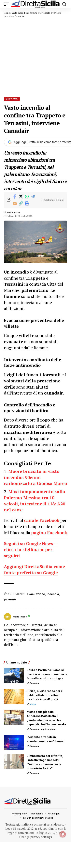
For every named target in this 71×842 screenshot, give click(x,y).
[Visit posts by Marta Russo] (7, 616)
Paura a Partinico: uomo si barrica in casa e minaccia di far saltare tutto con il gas (47, 674)
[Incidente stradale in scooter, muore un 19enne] (14, 742)
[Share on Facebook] (14, 196)
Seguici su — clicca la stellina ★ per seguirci (31, 550)
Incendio (53, 594)
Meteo (33, 704)
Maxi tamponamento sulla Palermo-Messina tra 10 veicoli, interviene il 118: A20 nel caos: (34, 501)
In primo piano (48, 729)
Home (7, 13)
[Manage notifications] (63, 834)
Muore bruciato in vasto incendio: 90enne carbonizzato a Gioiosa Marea (35, 477)
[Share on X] (20, 196)
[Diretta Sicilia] (35, 4)
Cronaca (12, 99)
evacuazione (36, 594)
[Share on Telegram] (33, 196)
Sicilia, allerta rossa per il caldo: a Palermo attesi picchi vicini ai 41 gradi (45, 695)
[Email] (14, 203)
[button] (7, 4)
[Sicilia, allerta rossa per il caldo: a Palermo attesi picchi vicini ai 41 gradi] (14, 696)
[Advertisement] (35, 57)
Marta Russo (14, 212)
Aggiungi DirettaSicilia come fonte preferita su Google (34, 569)
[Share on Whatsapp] (27, 196)
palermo (10, 599)
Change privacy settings (35, 837)
